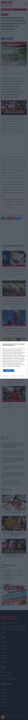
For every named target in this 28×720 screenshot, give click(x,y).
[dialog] (14, 360)
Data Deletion (5, 376)
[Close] (25, 344)
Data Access (14, 376)
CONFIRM (8, 370)
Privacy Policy (22, 376)
